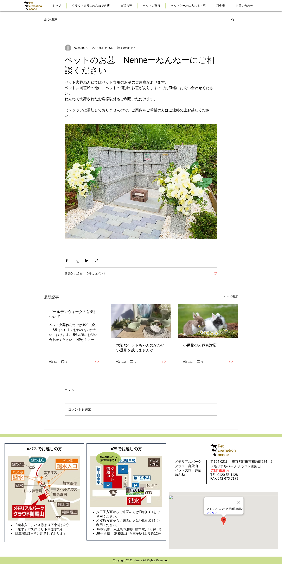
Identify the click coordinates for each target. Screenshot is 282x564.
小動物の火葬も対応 (200, 345)
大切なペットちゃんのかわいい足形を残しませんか (140, 347)
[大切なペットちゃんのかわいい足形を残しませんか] (141, 321)
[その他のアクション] (214, 47)
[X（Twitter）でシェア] (77, 261)
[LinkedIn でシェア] (87, 261)
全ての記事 (50, 19)
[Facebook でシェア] (67, 261)
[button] (233, 19)
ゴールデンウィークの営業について (73, 314)
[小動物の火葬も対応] (208, 321)
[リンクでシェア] (97, 261)
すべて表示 (231, 296)
